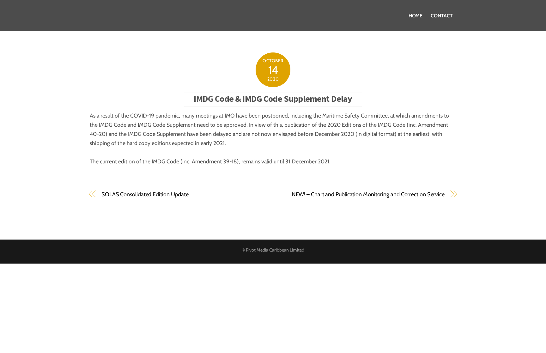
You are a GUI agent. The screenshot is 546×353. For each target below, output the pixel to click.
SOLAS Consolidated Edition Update (145, 194)
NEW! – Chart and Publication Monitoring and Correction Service (368, 194)
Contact (441, 16)
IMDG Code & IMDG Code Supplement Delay (273, 98)
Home (416, 16)
